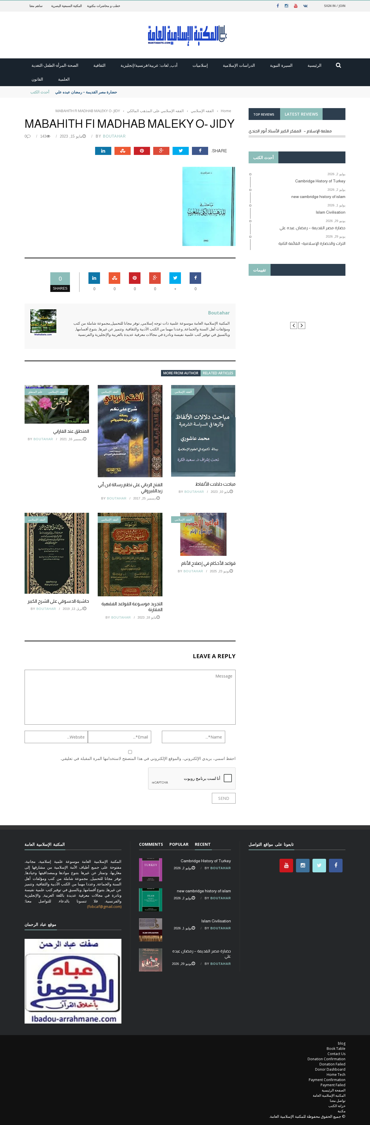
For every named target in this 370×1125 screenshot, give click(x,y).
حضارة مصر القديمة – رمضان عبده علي (86, 92)
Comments (151, 844)
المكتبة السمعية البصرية (66, 5)
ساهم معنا (35, 5)
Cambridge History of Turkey (206, 860)
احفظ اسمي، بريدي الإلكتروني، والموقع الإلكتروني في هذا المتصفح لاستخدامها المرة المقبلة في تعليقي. (148, 758)
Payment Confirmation (327, 1079)
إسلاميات (200, 65)
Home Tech (336, 1074)
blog (341, 1043)
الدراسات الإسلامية (239, 65)
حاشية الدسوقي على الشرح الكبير (58, 601)
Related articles (218, 373)
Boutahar (114, 136)
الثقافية (99, 65)
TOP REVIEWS (263, 114)
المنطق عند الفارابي (71, 431)
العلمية (64, 79)
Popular (178, 844)
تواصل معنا (337, 1100)
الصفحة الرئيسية (333, 1090)
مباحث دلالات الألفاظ (215, 484)
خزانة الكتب (336, 1105)
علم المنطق (35, 391)
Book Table (336, 1048)
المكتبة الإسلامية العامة (329, 1095)
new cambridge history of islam (204, 891)
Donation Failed (332, 1064)
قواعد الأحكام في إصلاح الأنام (208, 563)
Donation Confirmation (326, 1058)
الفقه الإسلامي (57, 391)
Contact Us (336, 1053)
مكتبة (341, 1111)
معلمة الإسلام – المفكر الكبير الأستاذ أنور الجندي (290, 131)
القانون (37, 79)
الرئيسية (314, 65)
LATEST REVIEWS (301, 114)
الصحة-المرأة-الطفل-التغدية (55, 65)
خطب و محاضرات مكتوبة (103, 5)
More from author (180, 373)
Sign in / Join (334, 5)
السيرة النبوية (281, 65)
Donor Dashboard (330, 1069)
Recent (203, 844)
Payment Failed (333, 1085)
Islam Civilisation (216, 921)
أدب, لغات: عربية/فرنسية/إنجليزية (149, 65)
